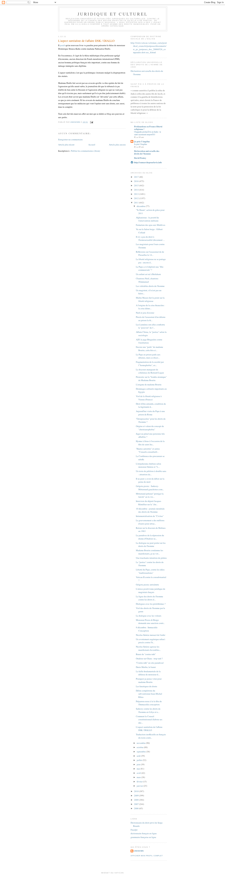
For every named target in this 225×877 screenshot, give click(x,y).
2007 (136, 804)
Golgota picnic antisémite (147, 584)
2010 (136, 791)
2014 (136, 189)
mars (139, 777)
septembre (141, 751)
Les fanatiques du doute (146, 686)
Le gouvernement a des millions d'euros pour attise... (150, 522)
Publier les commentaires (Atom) (85, 150)
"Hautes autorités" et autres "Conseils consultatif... (148, 450)
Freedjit (134, 829)
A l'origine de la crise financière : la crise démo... (150, 307)
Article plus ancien (117, 144)
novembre (141, 742)
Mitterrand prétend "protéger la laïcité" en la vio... (150, 495)
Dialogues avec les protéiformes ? (151, 603)
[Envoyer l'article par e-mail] (91, 122)
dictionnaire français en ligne (144, 833)
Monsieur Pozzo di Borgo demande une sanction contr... (150, 621)
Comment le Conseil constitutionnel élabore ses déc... (149, 719)
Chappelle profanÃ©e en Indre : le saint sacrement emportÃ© (147, 133)
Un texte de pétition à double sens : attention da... (151, 473)
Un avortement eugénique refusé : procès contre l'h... (151, 641)
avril (139, 772)
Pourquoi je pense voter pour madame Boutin (149, 680)
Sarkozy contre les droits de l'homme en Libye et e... (148, 710)
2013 (136, 193)
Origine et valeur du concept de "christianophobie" (150, 428)
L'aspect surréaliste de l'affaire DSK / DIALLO (149, 729)
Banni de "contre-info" (146, 654)
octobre (140, 747)
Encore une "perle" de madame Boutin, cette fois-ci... (149, 348)
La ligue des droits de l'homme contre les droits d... (149, 598)
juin (139, 764)
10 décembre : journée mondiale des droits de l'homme (150, 510)
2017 (136, 176)
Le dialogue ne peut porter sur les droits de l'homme (151, 544)
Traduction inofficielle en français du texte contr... (151, 736)
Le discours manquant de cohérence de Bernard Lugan (150, 371)
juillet (140, 760)
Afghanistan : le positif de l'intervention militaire (147, 219)
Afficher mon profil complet (147, 856)
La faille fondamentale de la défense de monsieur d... (148, 673)
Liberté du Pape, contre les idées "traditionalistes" (150, 571)
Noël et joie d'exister (145, 312)
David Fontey (140, 157)
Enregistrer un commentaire (70, 139)
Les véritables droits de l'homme (150, 286)
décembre (141, 206)
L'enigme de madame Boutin (148, 384)
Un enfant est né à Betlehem (148, 274)
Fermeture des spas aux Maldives (150, 224)
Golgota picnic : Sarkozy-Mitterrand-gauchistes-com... (150, 488)
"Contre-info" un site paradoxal (150, 662)
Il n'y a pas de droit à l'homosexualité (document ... (150, 238)
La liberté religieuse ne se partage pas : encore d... (151, 261)
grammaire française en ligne (143, 837)
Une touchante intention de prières (151, 557)
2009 (136, 795)
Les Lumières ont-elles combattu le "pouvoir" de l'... (150, 326)
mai (139, 768)
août (139, 755)
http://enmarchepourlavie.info (148, 162)
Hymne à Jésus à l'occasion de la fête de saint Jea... (150, 443)
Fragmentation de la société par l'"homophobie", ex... (150, 363)
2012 (136, 198)
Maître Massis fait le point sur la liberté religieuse (150, 299)
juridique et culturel (113, 14)
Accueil (91, 144)
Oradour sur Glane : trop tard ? (149, 658)
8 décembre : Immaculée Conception (146, 629)
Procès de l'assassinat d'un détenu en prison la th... (150, 318)
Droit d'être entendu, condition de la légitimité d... (151, 405)
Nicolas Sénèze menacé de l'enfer (150, 634)
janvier (140, 785)
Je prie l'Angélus (142, 141)
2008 (136, 799)
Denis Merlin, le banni (146, 667)
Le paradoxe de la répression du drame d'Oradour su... (150, 537)
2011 (136, 202)
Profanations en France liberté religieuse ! (148, 128)
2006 (136, 808)
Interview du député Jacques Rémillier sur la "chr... (148, 503)
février (140, 781)
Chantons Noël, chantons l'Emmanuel (147, 280)
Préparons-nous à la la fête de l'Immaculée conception (149, 703)
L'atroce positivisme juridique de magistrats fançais (150, 590)
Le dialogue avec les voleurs (148, 615)
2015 (136, 185)
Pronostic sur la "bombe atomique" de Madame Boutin (151, 378)
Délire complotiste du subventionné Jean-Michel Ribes (149, 694)
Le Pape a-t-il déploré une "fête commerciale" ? (149, 268)
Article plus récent (66, 144)
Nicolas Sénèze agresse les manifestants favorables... (148, 648)
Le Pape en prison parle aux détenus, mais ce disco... (148, 356)
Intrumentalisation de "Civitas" (150, 516)
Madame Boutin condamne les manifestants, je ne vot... (149, 552)
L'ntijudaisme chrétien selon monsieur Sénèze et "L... (148, 465)
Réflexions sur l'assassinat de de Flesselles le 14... (150, 253)
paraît (62, 45)
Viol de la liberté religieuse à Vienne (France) (149, 398)
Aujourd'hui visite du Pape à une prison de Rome (150, 413)
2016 (136, 181)
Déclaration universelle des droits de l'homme (146, 152)
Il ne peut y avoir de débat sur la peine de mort (150, 480)
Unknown (139, 851)
